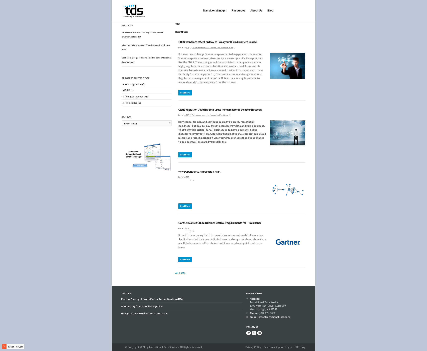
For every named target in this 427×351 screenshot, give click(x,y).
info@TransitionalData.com (274, 317)
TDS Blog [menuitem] (300, 347)
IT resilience (223, 47)
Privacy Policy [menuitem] (253, 347)
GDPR (231, 47)
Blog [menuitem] (270, 10)
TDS (187, 47)
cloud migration (213, 47)
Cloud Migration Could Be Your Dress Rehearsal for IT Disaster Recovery (220, 109)
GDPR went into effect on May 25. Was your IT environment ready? (217, 42)
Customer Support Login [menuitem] (278, 347)
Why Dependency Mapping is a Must (199, 171)
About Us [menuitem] (256, 10)
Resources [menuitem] (238, 10)
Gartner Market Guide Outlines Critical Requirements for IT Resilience (219, 223)
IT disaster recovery (199, 47)
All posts (180, 272)
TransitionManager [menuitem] (215, 10)
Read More (185, 93)
